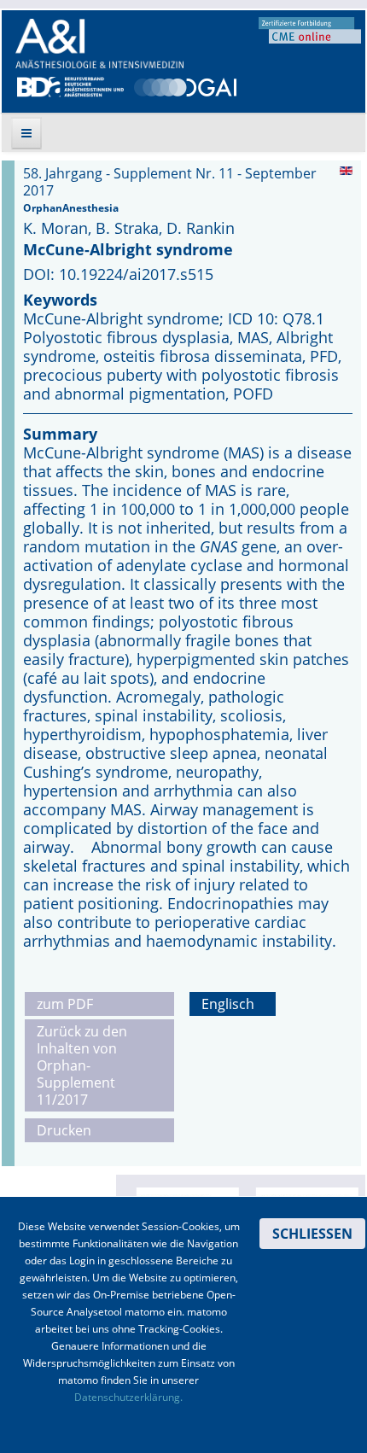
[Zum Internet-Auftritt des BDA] (70, 85)
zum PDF (65, 1003)
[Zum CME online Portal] (310, 29)
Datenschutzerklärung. (128, 1397)
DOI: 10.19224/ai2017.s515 (118, 274)
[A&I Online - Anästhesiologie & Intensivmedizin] (99, 43)
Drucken (64, 1130)
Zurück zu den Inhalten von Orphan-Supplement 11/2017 (82, 1065)
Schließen (312, 1233)
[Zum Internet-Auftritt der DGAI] (185, 85)
